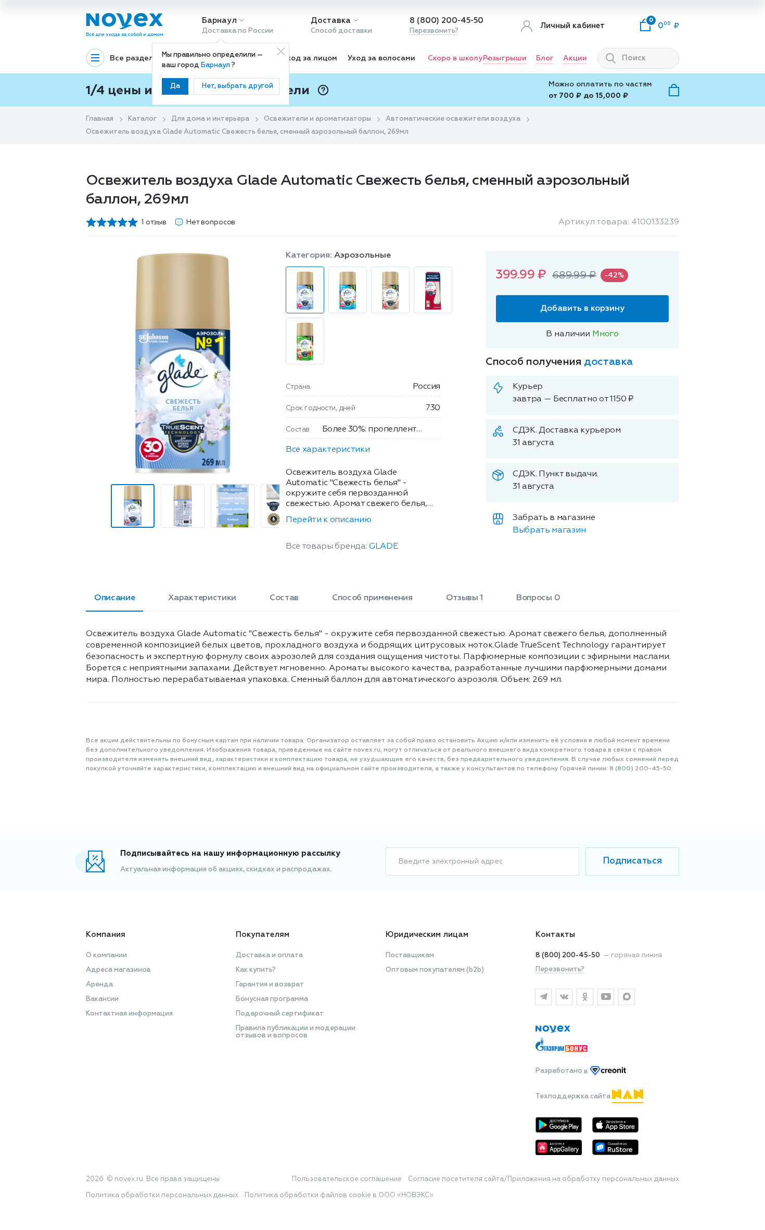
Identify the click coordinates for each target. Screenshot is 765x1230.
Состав (284, 598)
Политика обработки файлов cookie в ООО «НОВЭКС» (339, 1195)
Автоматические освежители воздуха (453, 119)
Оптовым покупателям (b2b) (435, 970)
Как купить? (256, 970)
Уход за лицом (310, 58)
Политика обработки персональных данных (162, 1195)
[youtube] (606, 997)
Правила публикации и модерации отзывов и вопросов (295, 1032)
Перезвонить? (434, 31)
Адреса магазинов (118, 970)
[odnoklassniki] (585, 997)
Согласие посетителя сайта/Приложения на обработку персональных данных (543, 1179)
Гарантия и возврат (270, 984)
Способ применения (372, 598)
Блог (545, 58)
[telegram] (543, 997)
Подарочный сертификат (280, 1013)
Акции (575, 58)
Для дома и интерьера (210, 119)
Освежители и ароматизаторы (317, 119)
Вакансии (102, 999)
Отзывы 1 (464, 598)
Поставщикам (410, 955)
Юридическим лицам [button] (427, 935)
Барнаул (219, 20)
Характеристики (202, 598)
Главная (99, 119)
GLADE (383, 546)
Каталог (142, 119)
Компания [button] (105, 935)
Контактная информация (129, 1013)
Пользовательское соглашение (347, 1179)
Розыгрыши (505, 58)
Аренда (99, 984)
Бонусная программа (272, 999)
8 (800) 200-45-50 (446, 20)
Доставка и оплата (269, 955)
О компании (106, 955)
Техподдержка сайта (574, 1096)
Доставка (331, 20)
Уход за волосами (381, 58)
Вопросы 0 (538, 598)
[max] (626, 997)
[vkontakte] (564, 997)
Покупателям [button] (262, 935)
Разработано (563, 1071)
